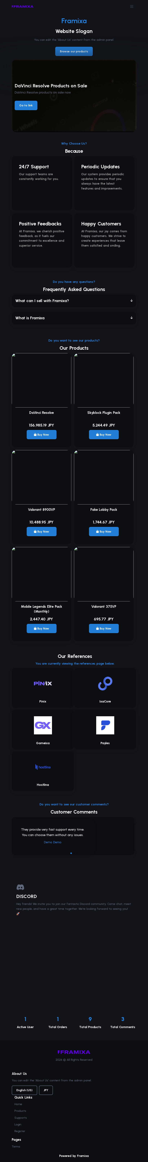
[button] (74, 301)
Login (17, 1124)
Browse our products (74, 51)
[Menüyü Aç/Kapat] (131, 6)
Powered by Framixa (74, 1156)
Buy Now (42, 434)
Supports (20, 1117)
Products (20, 1111)
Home (18, 1104)
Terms (16, 1146)
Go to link (26, 105)
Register (19, 1131)
